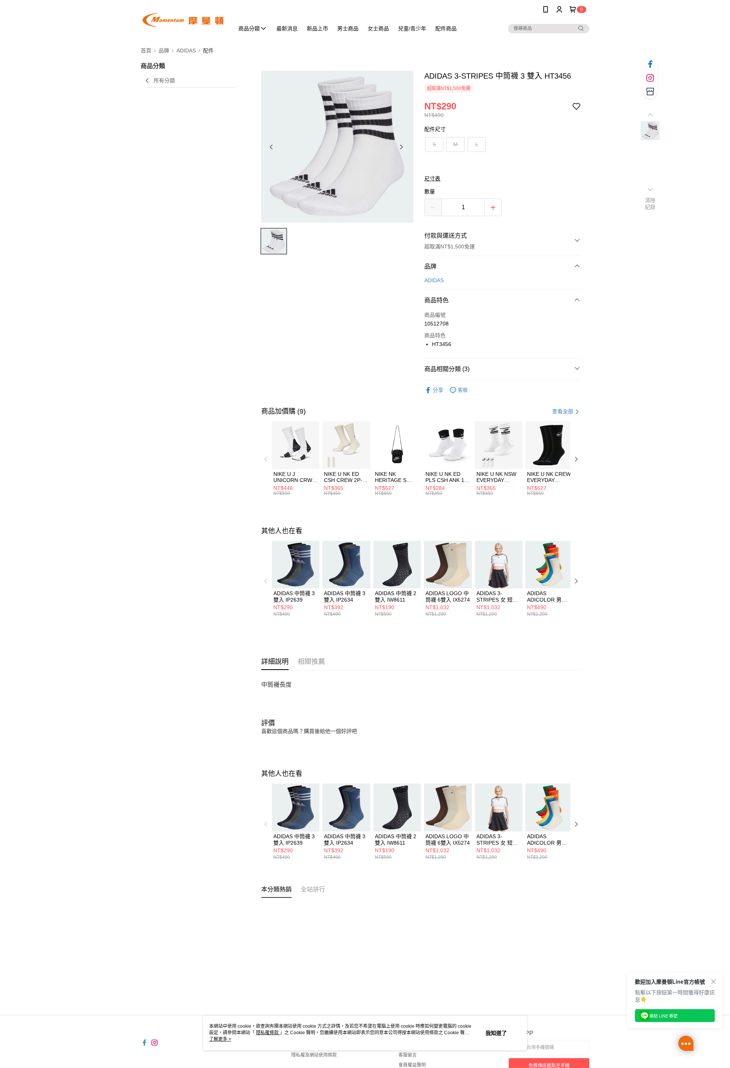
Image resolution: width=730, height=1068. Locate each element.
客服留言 (407, 1055)
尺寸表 (432, 178)
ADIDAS (434, 280)
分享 (438, 390)
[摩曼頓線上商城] (183, 20)
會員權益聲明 (412, 1065)
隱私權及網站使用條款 (314, 1055)
